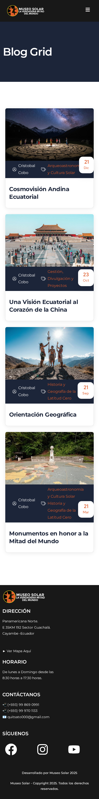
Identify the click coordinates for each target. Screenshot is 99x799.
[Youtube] (74, 749)
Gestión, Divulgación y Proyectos (61, 278)
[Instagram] (43, 749)
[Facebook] (11, 749)
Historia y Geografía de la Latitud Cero (62, 391)
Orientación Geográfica (42, 414)
